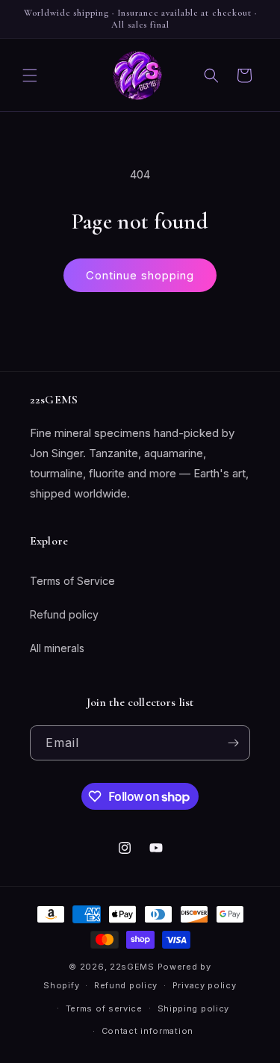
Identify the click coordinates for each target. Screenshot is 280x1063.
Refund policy (64, 614)
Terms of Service (72, 580)
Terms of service (104, 1008)
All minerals (57, 648)
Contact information (147, 1031)
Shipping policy (194, 1008)
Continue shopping (140, 275)
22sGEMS (132, 966)
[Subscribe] (233, 742)
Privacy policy (204, 985)
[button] (29, 75)
